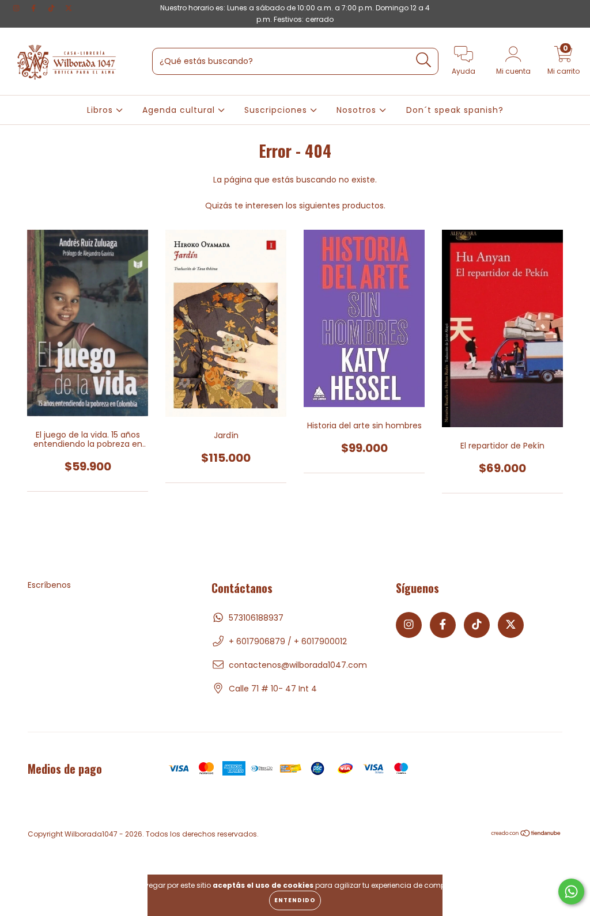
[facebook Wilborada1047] (34, 8)
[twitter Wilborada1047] (68, 8)
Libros (101, 110)
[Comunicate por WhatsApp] (571, 891)
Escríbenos (49, 585)
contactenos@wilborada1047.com (298, 665)
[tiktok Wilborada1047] (52, 8)
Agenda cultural (180, 110)
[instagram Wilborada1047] (17, 8)
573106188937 (256, 618)
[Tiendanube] (526, 834)
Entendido (295, 900)
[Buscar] (423, 60)
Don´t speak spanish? (455, 110)
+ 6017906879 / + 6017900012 (288, 641)
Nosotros (357, 110)
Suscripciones (277, 110)
